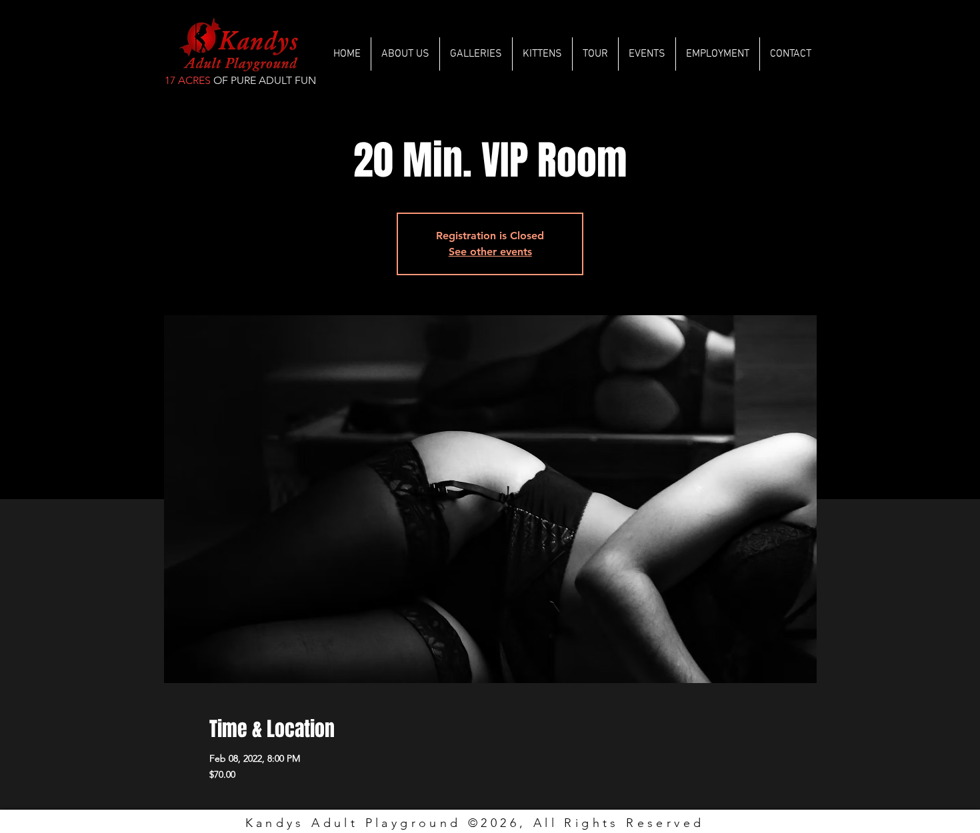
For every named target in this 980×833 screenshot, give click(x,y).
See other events (490, 251)
